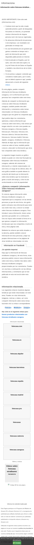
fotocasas (17, 422)
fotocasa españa (17, 381)
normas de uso (10, 533)
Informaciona (8, 3)
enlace (7, 85)
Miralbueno (17, 307)
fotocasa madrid (17, 395)
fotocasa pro (17, 408)
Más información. (17, 540)
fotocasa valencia (17, 436)
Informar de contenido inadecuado (17, 504)
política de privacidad (25, 528)
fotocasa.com (17, 326)
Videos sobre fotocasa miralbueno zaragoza (11, 470)
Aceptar (17, 543)
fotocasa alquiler (16, 354)
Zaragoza (26, 307)
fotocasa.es (16, 340)
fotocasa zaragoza (17, 450)
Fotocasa (7, 307)
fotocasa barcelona (16, 367)
